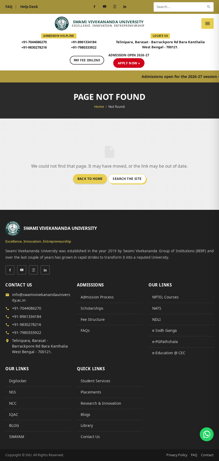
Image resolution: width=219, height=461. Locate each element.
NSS (12, 392)
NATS (156, 308)
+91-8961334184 (83, 42)
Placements (91, 392)
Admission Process (97, 297)
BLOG (14, 425)
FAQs (85, 330)
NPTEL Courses (165, 297)
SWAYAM (16, 436)
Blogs (85, 414)
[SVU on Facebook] (94, 6)
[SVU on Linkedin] (125, 6)
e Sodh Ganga (164, 330)
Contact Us (90, 436)
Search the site (127, 178)
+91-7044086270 (34, 42)
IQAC (13, 414)
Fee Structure (93, 319)
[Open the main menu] (207, 23)
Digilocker (18, 380)
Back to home (90, 178)
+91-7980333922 (83, 47)
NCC (13, 403)
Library (87, 425)
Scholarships (92, 308)
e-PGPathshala (165, 341)
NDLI (156, 319)
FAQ (8, 6)
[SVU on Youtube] (104, 6)
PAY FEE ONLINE (87, 60)
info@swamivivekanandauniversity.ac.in (41, 297)
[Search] (208, 6)
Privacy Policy (176, 455)
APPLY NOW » (129, 63)
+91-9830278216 (34, 47)
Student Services (95, 380)
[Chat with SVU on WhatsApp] (207, 434)
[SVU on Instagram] (114, 6)
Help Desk (29, 6)
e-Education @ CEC (168, 352)
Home (99, 106)
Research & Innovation (101, 403)
